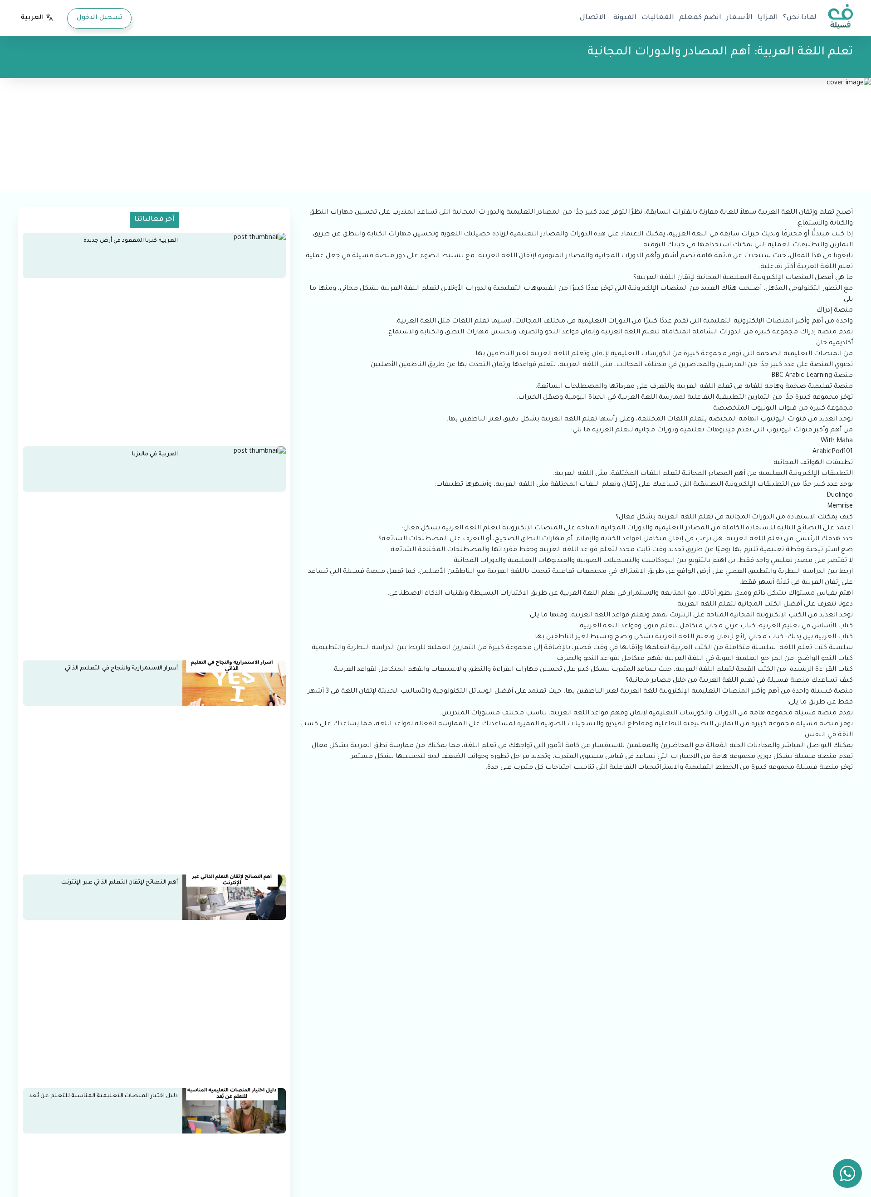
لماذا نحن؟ (800, 18)
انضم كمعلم (700, 18)
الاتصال (593, 18)
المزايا (768, 18)
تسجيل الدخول (99, 18)
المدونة (624, 18)
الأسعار (739, 18)
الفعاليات (657, 18)
